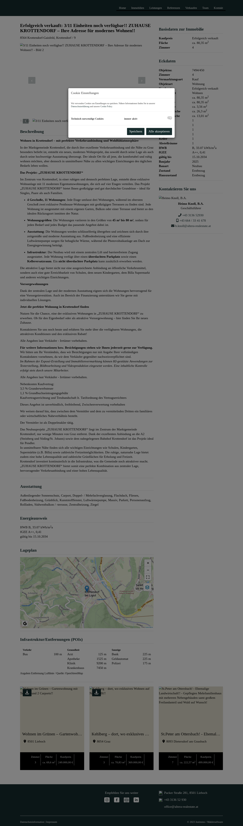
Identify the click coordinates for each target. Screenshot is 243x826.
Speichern (135, 131)
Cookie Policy (106, 106)
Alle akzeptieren (159, 131)
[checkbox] (169, 117)
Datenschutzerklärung (80, 106)
